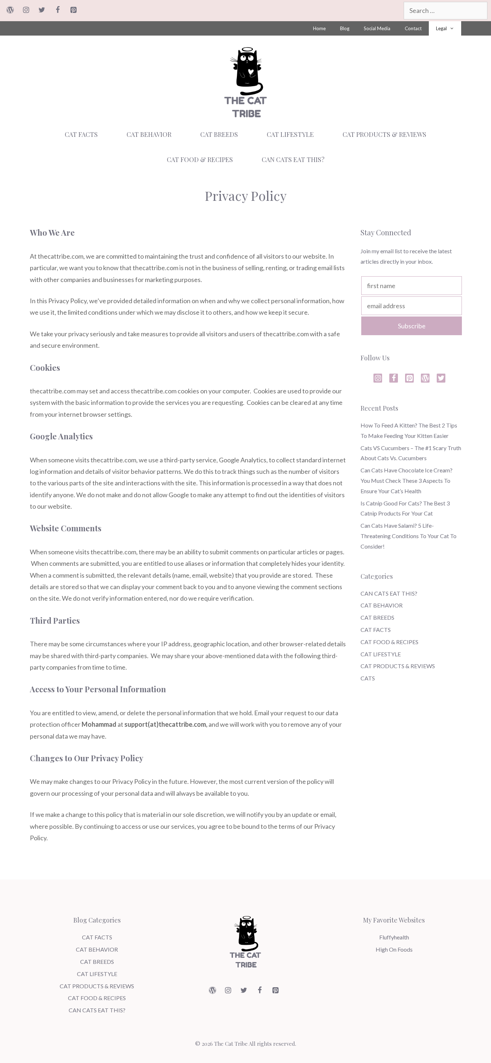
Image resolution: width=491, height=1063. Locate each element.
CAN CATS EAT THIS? (293, 159)
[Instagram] (26, 9)
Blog (344, 28)
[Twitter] (41, 9)
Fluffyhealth (394, 937)
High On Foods (394, 949)
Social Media (377, 28)
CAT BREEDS (219, 134)
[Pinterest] (73, 9)
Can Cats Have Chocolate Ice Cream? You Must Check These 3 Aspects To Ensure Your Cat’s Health (407, 480)
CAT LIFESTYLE (290, 134)
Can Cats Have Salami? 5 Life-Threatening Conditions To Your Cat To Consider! (408, 536)
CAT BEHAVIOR (149, 134)
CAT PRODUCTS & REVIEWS (384, 134)
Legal (441, 28)
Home (319, 28)
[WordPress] (10, 9)
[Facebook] (57, 9)
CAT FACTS (81, 134)
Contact (413, 28)
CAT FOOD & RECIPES (200, 159)
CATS (368, 678)
